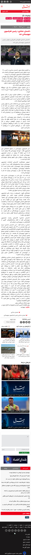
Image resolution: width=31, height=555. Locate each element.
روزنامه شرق (25, 11)
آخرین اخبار (25, 468)
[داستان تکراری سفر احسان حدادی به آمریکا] (15, 405)
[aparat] (12, 530)
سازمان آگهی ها (26, 547)
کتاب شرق (5, 11)
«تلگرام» (27, 307)
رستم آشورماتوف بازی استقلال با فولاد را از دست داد (18, 479)
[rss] (25, 530)
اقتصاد (10, 525)
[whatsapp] (21, 322)
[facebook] (24, 322)
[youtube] (6, 530)
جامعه (20, 525)
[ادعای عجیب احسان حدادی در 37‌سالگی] (15, 421)
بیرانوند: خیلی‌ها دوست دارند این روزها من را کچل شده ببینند (15, 482)
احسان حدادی (15, 312)
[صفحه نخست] (10, 2)
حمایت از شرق (26, 539)
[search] (2, 1)
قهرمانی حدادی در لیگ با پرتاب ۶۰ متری (18, 379)
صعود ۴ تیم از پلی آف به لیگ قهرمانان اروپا (20, 476)
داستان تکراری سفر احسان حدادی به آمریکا (17, 411)
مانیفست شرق (26, 542)
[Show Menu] (2, 5)
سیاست (15, 525)
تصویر (11, 527)
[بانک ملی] (15, 463)
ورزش (28, 27)
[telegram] (29, 322)
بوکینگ (27, 517)
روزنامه (5, 468)
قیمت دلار (27, 18)
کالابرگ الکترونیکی (18, 18)
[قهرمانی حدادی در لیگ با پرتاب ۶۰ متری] (15, 372)
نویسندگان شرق (26, 545)
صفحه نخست (27, 525)
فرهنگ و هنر (27, 527)
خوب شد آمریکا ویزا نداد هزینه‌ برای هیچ (18, 395)
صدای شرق (5, 527)
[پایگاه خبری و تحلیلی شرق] (26, 6)
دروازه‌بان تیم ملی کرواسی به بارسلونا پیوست (19, 472)
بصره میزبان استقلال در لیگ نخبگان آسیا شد (19, 501)
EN (7, 2)
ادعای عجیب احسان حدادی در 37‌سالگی (18, 427)
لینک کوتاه (12, 319)
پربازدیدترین (15, 468)
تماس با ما (27, 534)
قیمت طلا (8, 18)
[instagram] (22, 530)
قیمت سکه (27, 21)
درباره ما (28, 537)
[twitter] (26, 322)
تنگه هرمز (19, 21)
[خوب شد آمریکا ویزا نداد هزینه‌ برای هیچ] (15, 389)
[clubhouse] (9, 530)
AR (4, 2)
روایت (16, 527)
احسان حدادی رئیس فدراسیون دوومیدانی (15, 315)
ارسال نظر (24, 452)
